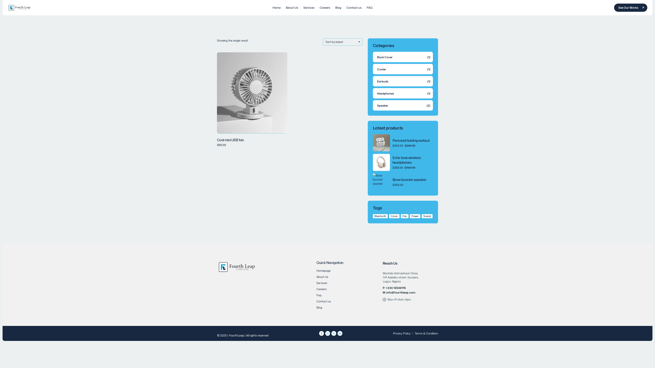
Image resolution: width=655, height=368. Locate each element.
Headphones (385, 93)
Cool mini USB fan (230, 140)
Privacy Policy (402, 333)
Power (415, 216)
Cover (394, 216)
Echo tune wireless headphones (406, 160)
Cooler (381, 69)
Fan (405, 216)
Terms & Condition (426, 333)
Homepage (323, 271)
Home (277, 8)
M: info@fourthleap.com (399, 292)
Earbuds (382, 81)
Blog (338, 8)
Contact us (354, 8)
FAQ (370, 8)
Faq (318, 295)
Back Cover (385, 57)
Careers (325, 8)
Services (309, 8)
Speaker (382, 106)
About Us (292, 8)
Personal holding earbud (411, 140)
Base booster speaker (409, 179)
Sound (427, 216)
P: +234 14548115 (394, 288)
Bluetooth (380, 216)
